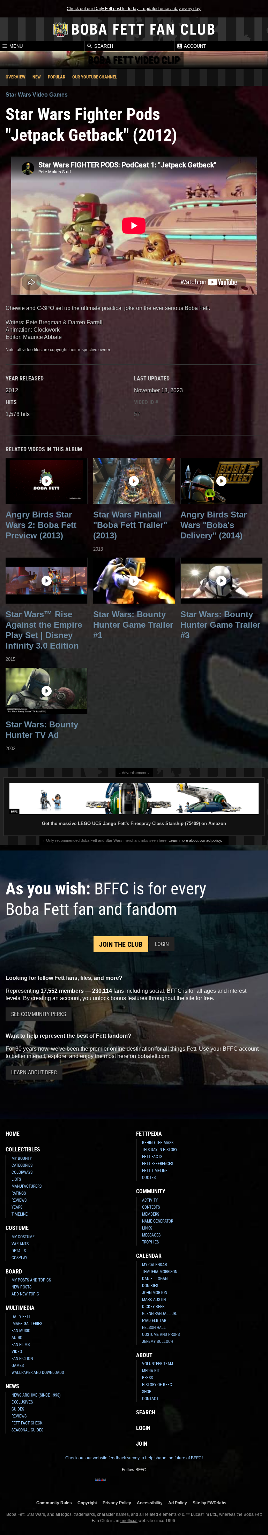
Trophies (150, 1242)
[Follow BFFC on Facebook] (100, 1484)
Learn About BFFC (34, 1072)
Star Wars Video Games (37, 95)
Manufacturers (27, 1186)
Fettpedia (149, 1134)
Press (147, 1377)
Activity (150, 1200)
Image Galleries (27, 1323)
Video (17, 1351)
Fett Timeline (155, 1170)
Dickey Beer (153, 1306)
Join (141, 1444)
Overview (15, 77)
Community (150, 1191)
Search (103, 46)
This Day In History (159, 1149)
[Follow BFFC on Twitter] (122, 1484)
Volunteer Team (157, 1363)
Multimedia (20, 1308)
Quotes (149, 1177)
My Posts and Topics (31, 1280)
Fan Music (21, 1330)
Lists (16, 1179)
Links (147, 1228)
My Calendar (154, 1264)
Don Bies (150, 1285)
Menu (15, 46)
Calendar (149, 1256)
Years (17, 1207)
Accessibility (150, 1502)
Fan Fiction (22, 1358)
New (36, 77)
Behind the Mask (158, 1142)
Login (162, 944)
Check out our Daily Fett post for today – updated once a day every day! (134, 8)
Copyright (87, 1502)
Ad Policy (177, 1502)
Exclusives (22, 1402)
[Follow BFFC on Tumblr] (134, 1484)
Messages (151, 1235)
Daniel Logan (155, 1278)
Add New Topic (25, 1294)
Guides (18, 1409)
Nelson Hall (154, 1327)
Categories (22, 1165)
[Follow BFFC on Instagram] (111, 1484)
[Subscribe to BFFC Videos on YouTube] (145, 1484)
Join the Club (120, 944)
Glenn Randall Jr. (159, 1313)
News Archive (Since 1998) (36, 1395)
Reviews (19, 1200)
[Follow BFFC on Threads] (156, 1484)
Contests (151, 1207)
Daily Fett (21, 1316)
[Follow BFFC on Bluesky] (167, 1484)
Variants (20, 1243)
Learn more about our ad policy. (195, 840)
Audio (17, 1337)
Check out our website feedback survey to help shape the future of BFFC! (134, 1457)
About (144, 1355)
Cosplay (19, 1257)
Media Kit (151, 1370)
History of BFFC (157, 1384)
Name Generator (157, 1221)
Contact (150, 1398)
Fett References (157, 1163)
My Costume (23, 1236)
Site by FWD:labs (209, 1502)
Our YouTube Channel (94, 77)
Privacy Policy (117, 1502)
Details (19, 1250)
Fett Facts (152, 1156)
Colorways (22, 1172)
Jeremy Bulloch (157, 1341)
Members (150, 1214)
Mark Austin (154, 1299)
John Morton (154, 1292)
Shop (146, 1391)
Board (14, 1271)
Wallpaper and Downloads (38, 1372)
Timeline (20, 1214)
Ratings (19, 1193)
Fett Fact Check (27, 1423)
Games (18, 1365)
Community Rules (54, 1502)
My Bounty (22, 1158)
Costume (17, 1228)
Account (194, 46)
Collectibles (23, 1149)
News (12, 1386)
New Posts (21, 1287)
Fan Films (21, 1344)
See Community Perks (38, 1014)
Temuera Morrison (159, 1271)
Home (13, 1134)
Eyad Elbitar (154, 1320)
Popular (56, 77)
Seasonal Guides (27, 1430)
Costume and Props (161, 1334)
